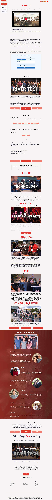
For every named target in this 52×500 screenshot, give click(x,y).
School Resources (4, 11)
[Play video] (26, 184)
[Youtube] (48, 1)
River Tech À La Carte (4, 5)
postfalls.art (4, 1)
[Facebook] (49, 1)
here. (38, 300)
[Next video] (38, 451)
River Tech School (4, 3)
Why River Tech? (4, 7)
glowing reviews (21, 466)
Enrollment (4, 9)
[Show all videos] (26, 459)
